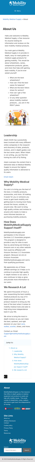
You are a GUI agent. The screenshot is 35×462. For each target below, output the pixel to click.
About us (14, 348)
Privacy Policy (8, 428)
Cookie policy (8, 425)
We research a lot (20, 370)
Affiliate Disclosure (10, 421)
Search (6, 447)
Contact (6, 423)
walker (6, 326)
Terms (6, 430)
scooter (13, 326)
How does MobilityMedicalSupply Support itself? (21, 364)
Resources (7, 433)
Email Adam (8, 177)
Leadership (18, 351)
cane (23, 324)
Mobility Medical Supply (12, 19)
